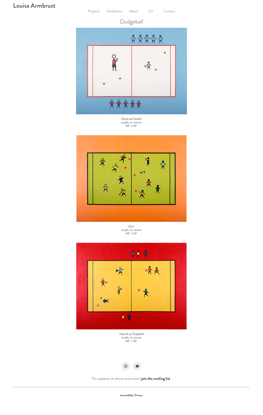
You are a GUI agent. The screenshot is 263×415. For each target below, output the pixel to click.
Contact (169, 11)
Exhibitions (114, 11)
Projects (93, 11)
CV (150, 11)
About (133, 11)
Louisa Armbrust (34, 5)
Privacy (138, 395)
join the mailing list (155, 378)
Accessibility (127, 395)
